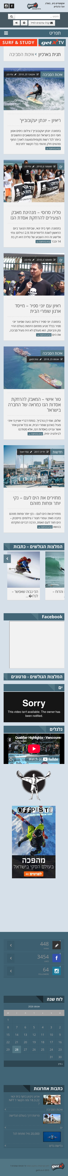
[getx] (34, 6)
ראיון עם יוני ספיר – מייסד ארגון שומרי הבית (38, 308)
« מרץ (60, 1064)
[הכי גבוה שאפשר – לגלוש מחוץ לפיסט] (23, 569)
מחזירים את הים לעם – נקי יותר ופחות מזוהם (37, 500)
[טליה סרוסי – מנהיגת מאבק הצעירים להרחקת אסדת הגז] (34, 181)
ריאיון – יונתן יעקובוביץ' (40, 120)
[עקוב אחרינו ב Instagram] (6, 6)
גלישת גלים (56, 1146)
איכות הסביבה (52, 74)
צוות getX (33, 359)
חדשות (57, 452)
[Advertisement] (37, 904)
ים (60, 166)
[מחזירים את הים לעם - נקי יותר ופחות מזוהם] (34, 466)
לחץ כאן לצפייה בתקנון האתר (38, 1165)
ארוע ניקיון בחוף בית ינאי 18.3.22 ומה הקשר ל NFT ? (24, 1100)
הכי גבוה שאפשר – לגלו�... (25, 593)
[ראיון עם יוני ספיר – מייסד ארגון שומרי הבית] (34, 274)
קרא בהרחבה (53, 148)
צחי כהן (10, 74)
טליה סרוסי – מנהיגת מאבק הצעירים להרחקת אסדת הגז (35, 215)
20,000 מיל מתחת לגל (26, 1134)
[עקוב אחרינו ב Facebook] (11, 6)
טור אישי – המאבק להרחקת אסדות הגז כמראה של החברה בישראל (34, 404)
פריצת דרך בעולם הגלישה (24, 1115)
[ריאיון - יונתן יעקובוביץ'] (34, 89)
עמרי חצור (24, 451)
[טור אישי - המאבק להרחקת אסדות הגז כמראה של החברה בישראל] (34, 367)
